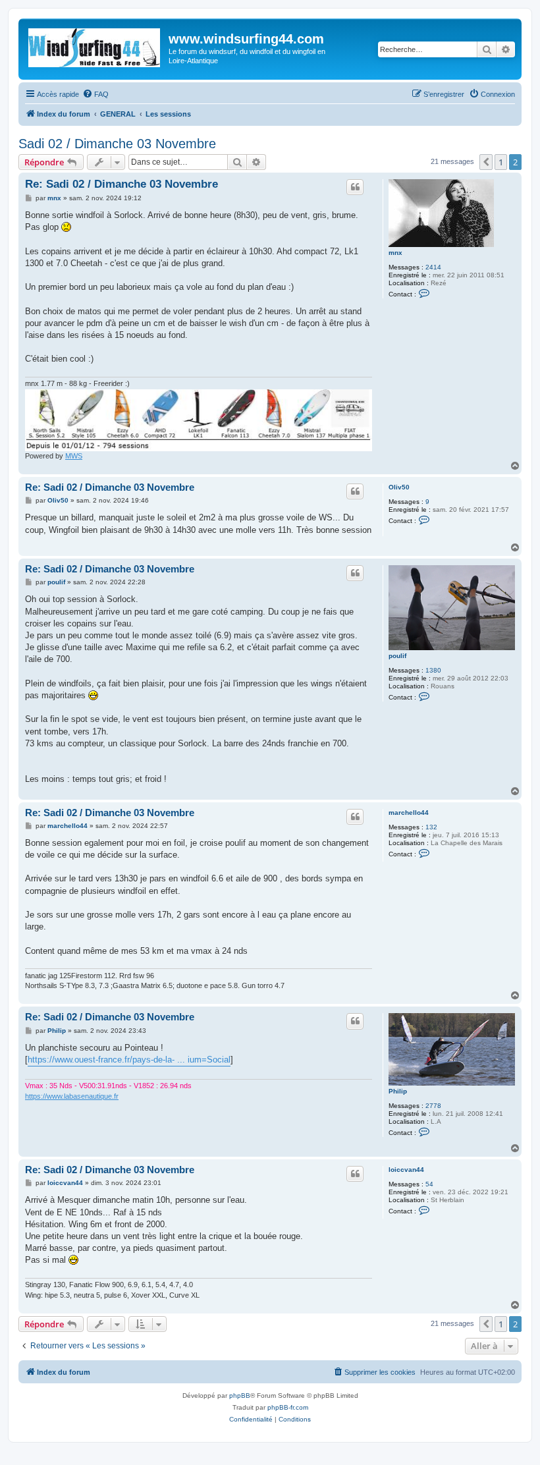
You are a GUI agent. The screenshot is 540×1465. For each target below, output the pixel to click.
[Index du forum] (95, 45)
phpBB (239, 1395)
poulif (397, 655)
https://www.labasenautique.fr (72, 1096)
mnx (395, 252)
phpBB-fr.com (287, 1407)
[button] (486, 162)
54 (429, 1184)
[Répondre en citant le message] (355, 187)
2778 (433, 1105)
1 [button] (501, 162)
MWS (73, 456)
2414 (433, 267)
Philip (398, 1091)
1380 (433, 670)
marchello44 (409, 812)
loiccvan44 (406, 1169)
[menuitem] (95, 94)
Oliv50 (399, 487)
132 (431, 827)
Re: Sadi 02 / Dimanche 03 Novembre (121, 184)
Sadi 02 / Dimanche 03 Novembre (117, 143)
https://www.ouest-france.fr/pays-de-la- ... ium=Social (129, 1059)
